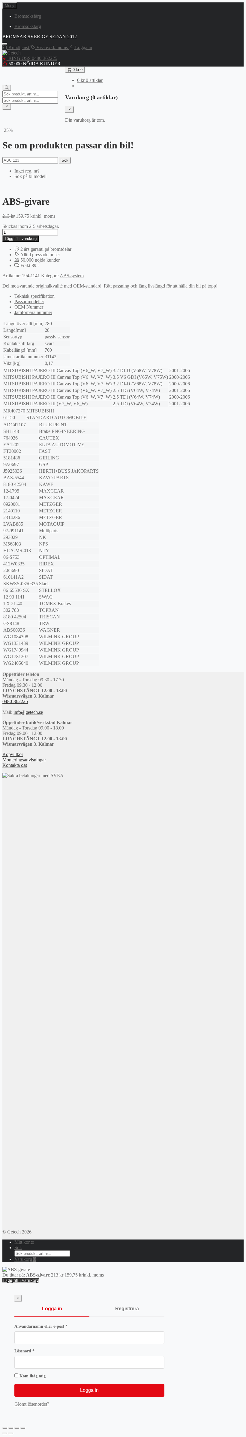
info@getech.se (28, 712)
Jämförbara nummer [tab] (33, 312)
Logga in (52, 1308)
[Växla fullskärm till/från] (10, 1428)
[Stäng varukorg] (69, 109)
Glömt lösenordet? (31, 1404)
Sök (65, 160)
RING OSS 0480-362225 (32, 58)
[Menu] (4, 44)
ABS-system (72, 275)
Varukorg (25, 1259)
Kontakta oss (14, 765)
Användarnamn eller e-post (53, 1326)
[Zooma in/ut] (4, 1428)
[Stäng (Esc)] (22, 1428)
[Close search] (6, 107)
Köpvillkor (12, 754)
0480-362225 (15, 701)
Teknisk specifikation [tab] (34, 296)
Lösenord (36, 1351)
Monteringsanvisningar (24, 759)
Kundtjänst (18, 47)
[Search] (6, 88)
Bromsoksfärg (27, 16)
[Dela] (16, 1428)
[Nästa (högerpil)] (10, 1433)
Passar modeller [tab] (29, 301)
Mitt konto (24, 1242)
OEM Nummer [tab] (28, 306)
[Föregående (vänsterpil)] (4, 1433)
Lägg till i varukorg (21, 238)
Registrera (127, 1308)
